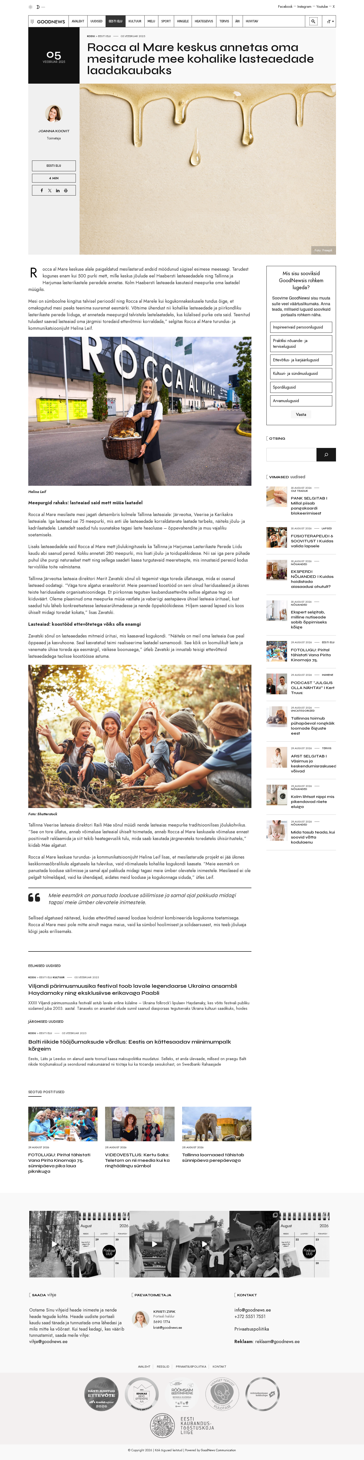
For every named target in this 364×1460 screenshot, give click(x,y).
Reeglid (163, 1366)
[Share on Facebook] (42, 190)
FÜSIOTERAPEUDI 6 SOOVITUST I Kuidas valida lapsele (312, 541)
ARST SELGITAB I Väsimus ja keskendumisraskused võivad (313, 763)
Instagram (304, 6)
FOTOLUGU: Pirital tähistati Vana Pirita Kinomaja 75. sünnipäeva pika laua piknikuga (59, 1163)
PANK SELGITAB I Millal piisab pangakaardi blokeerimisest (309, 506)
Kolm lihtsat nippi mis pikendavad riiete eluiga (312, 801)
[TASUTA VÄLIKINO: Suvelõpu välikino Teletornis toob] (254, 1244)
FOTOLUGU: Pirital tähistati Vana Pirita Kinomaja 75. (311, 654)
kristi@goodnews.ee (167, 1327)
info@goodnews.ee (252, 1310)
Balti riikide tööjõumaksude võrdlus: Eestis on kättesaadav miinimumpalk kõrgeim (129, 1045)
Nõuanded (299, 564)
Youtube (322, 6)
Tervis (326, 748)
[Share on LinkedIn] (58, 190)
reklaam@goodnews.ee (277, 1341)
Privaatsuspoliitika (251, 1329)
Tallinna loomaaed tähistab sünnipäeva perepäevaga (213, 1157)
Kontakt (219, 1366)
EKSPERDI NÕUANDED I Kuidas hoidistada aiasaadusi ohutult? (312, 579)
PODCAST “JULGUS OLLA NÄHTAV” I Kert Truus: (312, 687)
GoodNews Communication (218, 1450)
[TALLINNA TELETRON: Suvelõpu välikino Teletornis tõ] (204, 1244)
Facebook (285, 6)
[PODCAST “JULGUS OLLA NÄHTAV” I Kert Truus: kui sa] (104, 1244)
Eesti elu (104, 36)
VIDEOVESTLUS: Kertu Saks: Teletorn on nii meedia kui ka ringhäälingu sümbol (137, 1160)
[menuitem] (78, 21)
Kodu (91, 36)
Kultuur (59, 977)
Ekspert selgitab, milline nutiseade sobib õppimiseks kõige (309, 619)
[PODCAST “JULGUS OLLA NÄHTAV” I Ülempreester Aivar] (304, 1244)
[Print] (66, 190)
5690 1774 (161, 1321)
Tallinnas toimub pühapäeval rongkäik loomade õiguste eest (312, 726)
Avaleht (144, 1366)
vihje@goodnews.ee (48, 1341)
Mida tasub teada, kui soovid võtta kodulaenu (313, 837)
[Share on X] (50, 190)
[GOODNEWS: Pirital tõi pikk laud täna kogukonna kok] (54, 1244)
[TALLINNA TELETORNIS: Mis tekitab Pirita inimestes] (154, 1244)
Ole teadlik (299, 491)
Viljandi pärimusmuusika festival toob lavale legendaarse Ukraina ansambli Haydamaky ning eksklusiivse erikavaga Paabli (132, 989)
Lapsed (327, 528)
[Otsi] (326, 454)
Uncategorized (303, 711)
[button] (32, 21)
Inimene (327, 675)
